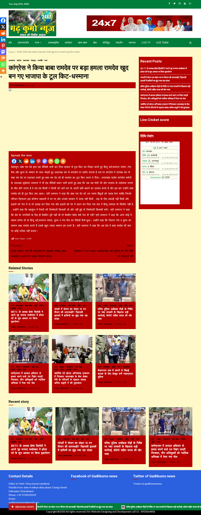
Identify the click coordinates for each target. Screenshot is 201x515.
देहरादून (33, 60)
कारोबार (68, 42)
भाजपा (41, 305)
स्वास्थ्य (132, 42)
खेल (95, 42)
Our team (162, 42)
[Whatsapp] (57, 161)
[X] (20, 161)
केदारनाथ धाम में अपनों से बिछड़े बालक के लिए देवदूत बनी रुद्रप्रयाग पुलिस (115, 349)
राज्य (37, 42)
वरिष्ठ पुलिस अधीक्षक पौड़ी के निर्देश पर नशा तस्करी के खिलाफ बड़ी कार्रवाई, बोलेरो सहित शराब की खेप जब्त (115, 288)
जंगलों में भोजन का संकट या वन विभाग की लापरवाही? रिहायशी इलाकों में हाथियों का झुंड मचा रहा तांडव (72, 288)
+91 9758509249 (26, 494)
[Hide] (1, 77)
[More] (63, 161)
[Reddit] (26, 161)
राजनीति (40, 60)
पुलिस (121, 305)
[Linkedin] (32, 161)
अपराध (105, 305)
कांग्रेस (19, 60)
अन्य (13, 305)
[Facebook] (14, 161)
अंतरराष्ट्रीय (23, 42)
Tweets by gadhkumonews (147, 483)
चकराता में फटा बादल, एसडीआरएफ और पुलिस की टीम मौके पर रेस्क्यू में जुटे (103, 251)
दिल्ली (56, 369)
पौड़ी (36, 305)
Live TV (145, 42)
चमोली (13, 369)
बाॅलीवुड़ (106, 42)
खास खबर (82, 42)
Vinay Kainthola (17, 85)
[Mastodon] (44, 161)
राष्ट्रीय (119, 42)
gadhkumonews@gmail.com (24, 502)
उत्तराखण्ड (12, 60)
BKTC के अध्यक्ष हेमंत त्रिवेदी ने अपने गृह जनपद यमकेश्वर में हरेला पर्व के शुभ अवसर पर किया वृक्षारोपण (29, 288)
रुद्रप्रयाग (126, 367)
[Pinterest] (38, 161)
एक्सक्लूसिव (53, 42)
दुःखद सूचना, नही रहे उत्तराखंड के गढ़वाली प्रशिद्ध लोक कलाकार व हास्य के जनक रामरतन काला (38, 251)
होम (10, 42)
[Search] (190, 43)
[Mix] (51, 161)
